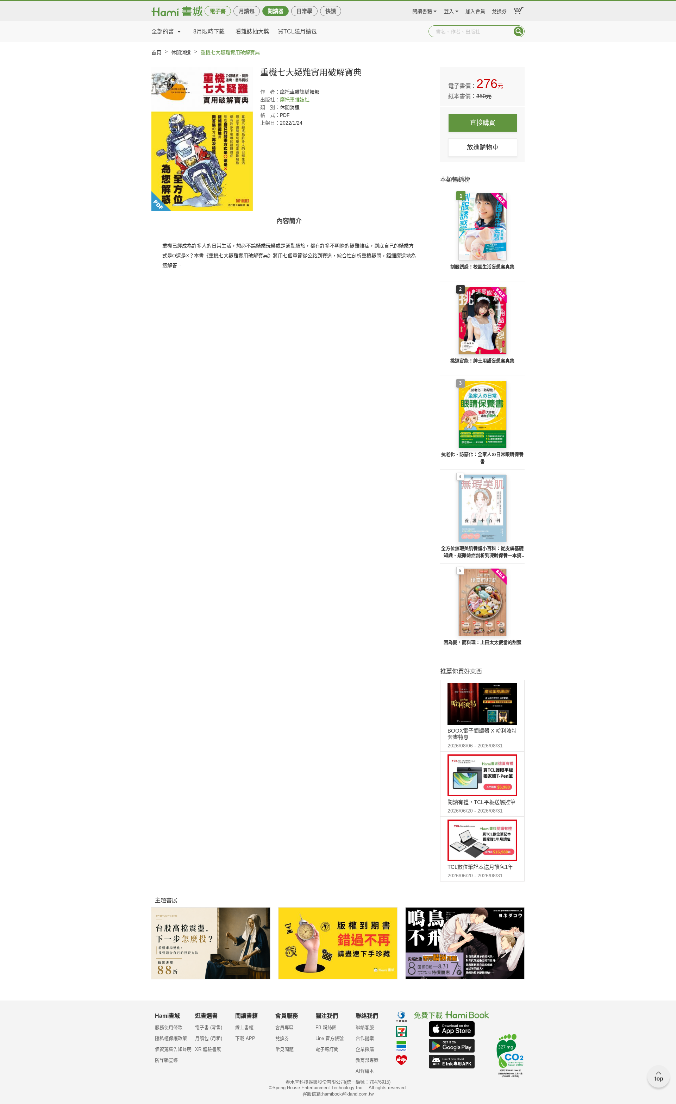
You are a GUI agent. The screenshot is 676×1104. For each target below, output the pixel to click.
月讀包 (247, 11)
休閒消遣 (181, 52)
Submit (518, 31)
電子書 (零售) (208, 1027)
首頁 (156, 52)
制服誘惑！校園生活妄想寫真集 (482, 266)
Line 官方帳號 (329, 1038)
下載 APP (245, 1038)
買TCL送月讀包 (297, 31)
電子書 (218, 11)
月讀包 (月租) (208, 1038)
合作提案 (365, 1038)
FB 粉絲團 (326, 1027)
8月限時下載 (209, 31)
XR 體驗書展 (208, 1049)
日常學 (304, 11)
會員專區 (284, 1027)
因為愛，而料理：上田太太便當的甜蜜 (482, 642)
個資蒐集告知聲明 (173, 1049)
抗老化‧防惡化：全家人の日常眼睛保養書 (482, 458)
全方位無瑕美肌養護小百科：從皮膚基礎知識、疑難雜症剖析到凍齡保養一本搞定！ (482, 552)
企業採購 (365, 1049)
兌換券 (499, 10)
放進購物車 (483, 147)
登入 (449, 10)
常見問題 (284, 1049)
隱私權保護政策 (171, 1038)
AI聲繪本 (365, 1071)
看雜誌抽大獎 (252, 31)
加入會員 (475, 10)
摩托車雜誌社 (294, 99)
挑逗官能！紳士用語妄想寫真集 (482, 360)
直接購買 (482, 122)
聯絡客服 (365, 1027)
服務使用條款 (168, 1027)
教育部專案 (367, 1060)
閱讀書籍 (422, 10)
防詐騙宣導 (166, 1060)
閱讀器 (275, 11)
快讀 (330, 11)
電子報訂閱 (326, 1049)
